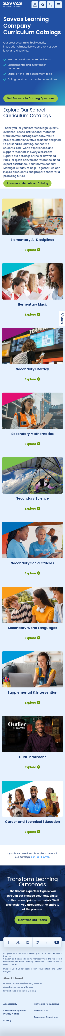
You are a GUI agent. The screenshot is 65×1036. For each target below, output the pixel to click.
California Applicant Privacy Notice (14, 1012)
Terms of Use (41, 1010)
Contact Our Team (32, 920)
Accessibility (10, 1003)
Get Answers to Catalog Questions (30, 98)
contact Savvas (40, 857)
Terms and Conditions (46, 1017)
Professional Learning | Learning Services (22, 983)
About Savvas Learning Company (18, 987)
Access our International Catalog (27, 183)
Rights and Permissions (46, 1003)
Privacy (7, 1020)
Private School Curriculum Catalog (19, 990)
